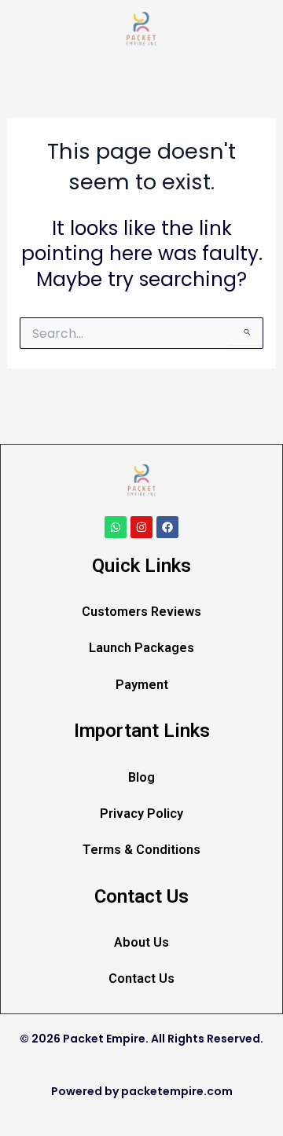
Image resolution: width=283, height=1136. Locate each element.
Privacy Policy (141, 813)
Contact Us (141, 978)
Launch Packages (141, 647)
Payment (142, 684)
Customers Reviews (141, 611)
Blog (141, 777)
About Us (141, 942)
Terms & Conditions (141, 849)
